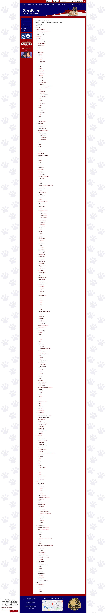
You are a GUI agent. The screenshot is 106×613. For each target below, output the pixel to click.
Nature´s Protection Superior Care (46, 86)
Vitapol (41, 488)
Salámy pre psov (41, 153)
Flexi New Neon (43, 219)
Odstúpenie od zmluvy (75, 4)
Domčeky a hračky (42, 547)
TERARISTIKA (39, 563)
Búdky (40, 275)
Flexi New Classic (43, 213)
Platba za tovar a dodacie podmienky (47, 4)
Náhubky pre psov (41, 259)
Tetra (40, 458)
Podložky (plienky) (42, 323)
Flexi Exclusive (42, 222)
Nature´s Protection (42, 82)
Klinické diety (40, 123)
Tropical (40, 568)
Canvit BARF (41, 157)
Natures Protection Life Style (45, 348)
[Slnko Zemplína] (74, 604)
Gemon (40, 146)
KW (40, 298)
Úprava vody (40, 461)
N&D (41, 63)
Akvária (39, 437)
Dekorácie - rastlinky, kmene (44, 580)
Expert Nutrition (43, 109)
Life (40, 114)
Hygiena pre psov (41, 284)
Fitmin (40, 102)
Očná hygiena (41, 320)
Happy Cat (41, 359)
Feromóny (40, 433)
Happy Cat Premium (43, 360)
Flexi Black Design (43, 215)
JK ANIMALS (42, 178)
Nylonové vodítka (42, 203)
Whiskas (40, 376)
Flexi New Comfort (43, 217)
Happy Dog (41, 75)
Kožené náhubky (42, 263)
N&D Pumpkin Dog (43, 137)
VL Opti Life (42, 71)
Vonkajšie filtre (41, 444)
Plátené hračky (41, 196)
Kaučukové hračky (42, 192)
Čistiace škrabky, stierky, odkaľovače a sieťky (47, 453)
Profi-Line (41, 79)
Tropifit (41, 490)
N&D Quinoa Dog (43, 133)
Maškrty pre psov (41, 169)
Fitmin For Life (42, 103)
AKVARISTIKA (39, 435)
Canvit (40, 158)
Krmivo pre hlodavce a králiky (43, 529)
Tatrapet (40, 474)
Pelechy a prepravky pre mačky (43, 417)
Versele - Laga (41, 70)
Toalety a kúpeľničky (42, 554)
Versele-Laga (42, 486)
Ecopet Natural (42, 61)
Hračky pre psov (41, 172)
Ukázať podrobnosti (4, 610)
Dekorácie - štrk (41, 578)
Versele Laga (41, 362)
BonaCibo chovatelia (41, 41)
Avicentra (41, 492)
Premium (41, 77)
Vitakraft (41, 297)
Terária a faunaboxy (41, 573)
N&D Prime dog (43, 139)
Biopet (41, 302)
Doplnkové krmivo (42, 495)
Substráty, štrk (41, 479)
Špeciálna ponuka (41, 45)
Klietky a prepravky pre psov (43, 325)
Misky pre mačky (41, 412)
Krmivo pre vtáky (41, 483)
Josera (40, 98)
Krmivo (39, 463)
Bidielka (41, 522)
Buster (41, 293)
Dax (39, 148)
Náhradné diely (40, 454)
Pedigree (40, 151)
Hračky (40, 508)
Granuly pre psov (41, 52)
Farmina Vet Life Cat (42, 382)
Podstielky (41, 431)
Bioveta (40, 160)
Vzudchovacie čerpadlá (43, 440)
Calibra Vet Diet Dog (42, 128)
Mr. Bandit (40, 171)
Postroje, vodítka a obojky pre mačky (44, 415)
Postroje (40, 231)
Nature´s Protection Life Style (45, 87)
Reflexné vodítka (42, 206)
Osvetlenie (41, 447)
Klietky (40, 500)
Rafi (39, 149)
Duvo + (41, 204)
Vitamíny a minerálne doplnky (44, 497)
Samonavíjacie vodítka (43, 210)
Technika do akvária (41, 438)
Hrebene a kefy (41, 286)
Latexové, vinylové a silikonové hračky (46, 185)
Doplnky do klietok (41, 504)
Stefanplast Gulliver (42, 327)
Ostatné (40, 515)
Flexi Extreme (42, 224)
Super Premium (43, 80)
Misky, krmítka (41, 506)
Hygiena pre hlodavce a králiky (43, 557)
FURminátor (42, 288)
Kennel (40, 64)
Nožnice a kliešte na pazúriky (44, 311)
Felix (40, 399)
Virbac (40, 165)
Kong (41, 181)
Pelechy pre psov (41, 270)
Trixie (41, 266)
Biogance (41, 300)
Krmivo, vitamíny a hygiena (43, 564)
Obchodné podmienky (32, 4)
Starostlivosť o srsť (42, 424)
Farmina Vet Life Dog (42, 125)
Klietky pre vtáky (41, 499)
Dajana (40, 465)
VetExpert (40, 68)
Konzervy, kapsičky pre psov (43, 130)
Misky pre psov (40, 236)
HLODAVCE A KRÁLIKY (40, 525)
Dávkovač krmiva (42, 258)
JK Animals (42, 240)
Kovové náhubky (42, 261)
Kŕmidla (41, 518)
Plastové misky (41, 243)
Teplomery (41, 451)
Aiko (40, 307)
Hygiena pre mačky (41, 419)
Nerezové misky (42, 238)
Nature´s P (42, 84)
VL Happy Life (42, 73)
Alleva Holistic (42, 91)
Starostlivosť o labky (42, 321)
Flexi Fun (41, 211)
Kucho (40, 66)
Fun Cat (41, 336)
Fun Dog (41, 57)
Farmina (40, 55)
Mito (39, 343)
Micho (40, 341)
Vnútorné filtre (41, 442)
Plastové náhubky (42, 268)
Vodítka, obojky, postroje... (42, 201)
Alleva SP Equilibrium (44, 94)
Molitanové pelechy (42, 272)
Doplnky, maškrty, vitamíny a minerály (45, 538)
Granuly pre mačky (41, 330)
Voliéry (40, 502)
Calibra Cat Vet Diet (42, 385)
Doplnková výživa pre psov (43, 155)
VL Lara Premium (43, 364)
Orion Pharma (41, 167)
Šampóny (40, 421)
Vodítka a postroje (41, 561)
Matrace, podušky (42, 279)
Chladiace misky (42, 256)
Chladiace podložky (43, 282)
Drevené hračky (41, 174)
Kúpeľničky (42, 516)
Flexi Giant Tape (43, 220)
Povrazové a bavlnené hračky (45, 513)
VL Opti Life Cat (43, 366)
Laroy (41, 190)
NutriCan (40, 105)
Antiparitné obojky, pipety (43, 422)
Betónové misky (42, 250)
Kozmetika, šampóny (42, 295)
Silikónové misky (42, 254)
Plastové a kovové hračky (44, 511)
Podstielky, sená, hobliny (43, 555)
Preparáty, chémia (41, 586)
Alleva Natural (42, 93)
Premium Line (42, 112)
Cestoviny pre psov (42, 121)
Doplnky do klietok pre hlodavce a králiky (45, 545)
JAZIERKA (38, 582)
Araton (40, 119)
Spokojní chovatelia (40, 40)
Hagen (41, 313)
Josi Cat (41, 357)
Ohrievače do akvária (43, 446)
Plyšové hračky (41, 188)
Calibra (40, 107)
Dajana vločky (42, 469)
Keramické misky (42, 249)
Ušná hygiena (41, 318)
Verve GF (41, 110)
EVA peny (40, 199)
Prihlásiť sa (49, 1)
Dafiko (40, 539)
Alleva (40, 89)
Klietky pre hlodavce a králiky (43, 527)
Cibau (41, 59)
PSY (37, 50)
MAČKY (37, 328)
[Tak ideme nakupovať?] (53, 16)
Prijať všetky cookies (13, 610)
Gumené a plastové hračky (44, 176)
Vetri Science (41, 164)
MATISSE (41, 391)
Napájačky (42, 520)
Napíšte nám (38, 36)
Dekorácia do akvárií (41, 476)
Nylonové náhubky (42, 265)
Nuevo (40, 141)
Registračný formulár (41, 43)
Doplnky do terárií (41, 577)
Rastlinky (40, 477)
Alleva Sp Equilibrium (44, 353)
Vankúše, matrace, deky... (42, 277)
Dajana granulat (43, 467)
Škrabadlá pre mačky (41, 414)
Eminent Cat (41, 375)
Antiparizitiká (41, 316)
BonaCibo (40, 54)
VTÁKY (37, 481)
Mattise (41, 337)
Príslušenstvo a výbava (42, 449)
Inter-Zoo (41, 550)
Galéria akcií (38, 38)
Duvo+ (40, 116)
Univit (40, 162)
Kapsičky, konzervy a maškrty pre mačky (45, 387)
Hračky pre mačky (41, 410)
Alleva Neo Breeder (43, 96)
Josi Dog (41, 100)
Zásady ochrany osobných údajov (7, 607)
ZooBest (24, 4)
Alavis (41, 304)
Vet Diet (41, 373)
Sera (39, 460)
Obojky (40, 227)
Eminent (40, 118)
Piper (40, 144)
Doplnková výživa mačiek (42, 401)
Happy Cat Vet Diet (42, 383)
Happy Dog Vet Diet (42, 126)
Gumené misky (41, 252)
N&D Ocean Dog (43, 135)
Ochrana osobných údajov (62, 4)
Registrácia (56, 1)
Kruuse (41, 180)
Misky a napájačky (42, 552)
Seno (40, 536)
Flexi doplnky (42, 226)
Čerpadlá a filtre (41, 584)
